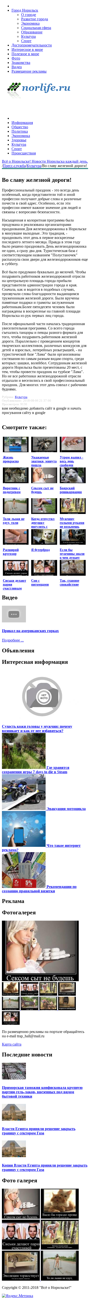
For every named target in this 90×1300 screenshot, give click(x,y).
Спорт (26, 41)
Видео (17, 67)
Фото (16, 58)
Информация (22, 123)
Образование (31, 32)
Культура (28, 36)
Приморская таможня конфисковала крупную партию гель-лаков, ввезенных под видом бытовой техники (42, 1092)
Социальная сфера (36, 28)
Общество (20, 127)
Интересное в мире (27, 49)
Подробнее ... (13, 640)
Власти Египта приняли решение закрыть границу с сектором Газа (38, 1131)
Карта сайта (11, 1044)
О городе (28, 15)
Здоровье (19, 140)
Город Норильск (25, 10)
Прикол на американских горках (30, 631)
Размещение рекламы (29, 71)
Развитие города (34, 19)
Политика (20, 131)
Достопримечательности (32, 45)
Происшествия (24, 153)
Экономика (30, 23)
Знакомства (21, 63)
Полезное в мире (25, 54)
